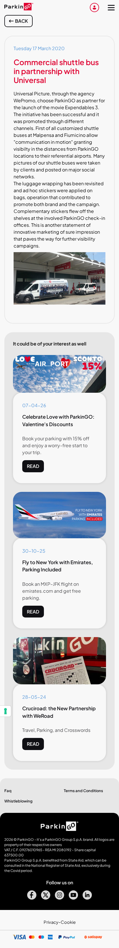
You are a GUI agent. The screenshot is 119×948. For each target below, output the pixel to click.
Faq (8, 790)
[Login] (94, 7)
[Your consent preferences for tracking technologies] (5, 711)
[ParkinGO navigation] (111, 7)
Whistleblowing (18, 801)
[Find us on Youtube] (73, 898)
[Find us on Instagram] (59, 898)
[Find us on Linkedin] (87, 898)
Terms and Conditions (83, 790)
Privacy (51, 922)
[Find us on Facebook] (31, 898)
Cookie (68, 922)
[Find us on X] (45, 898)
